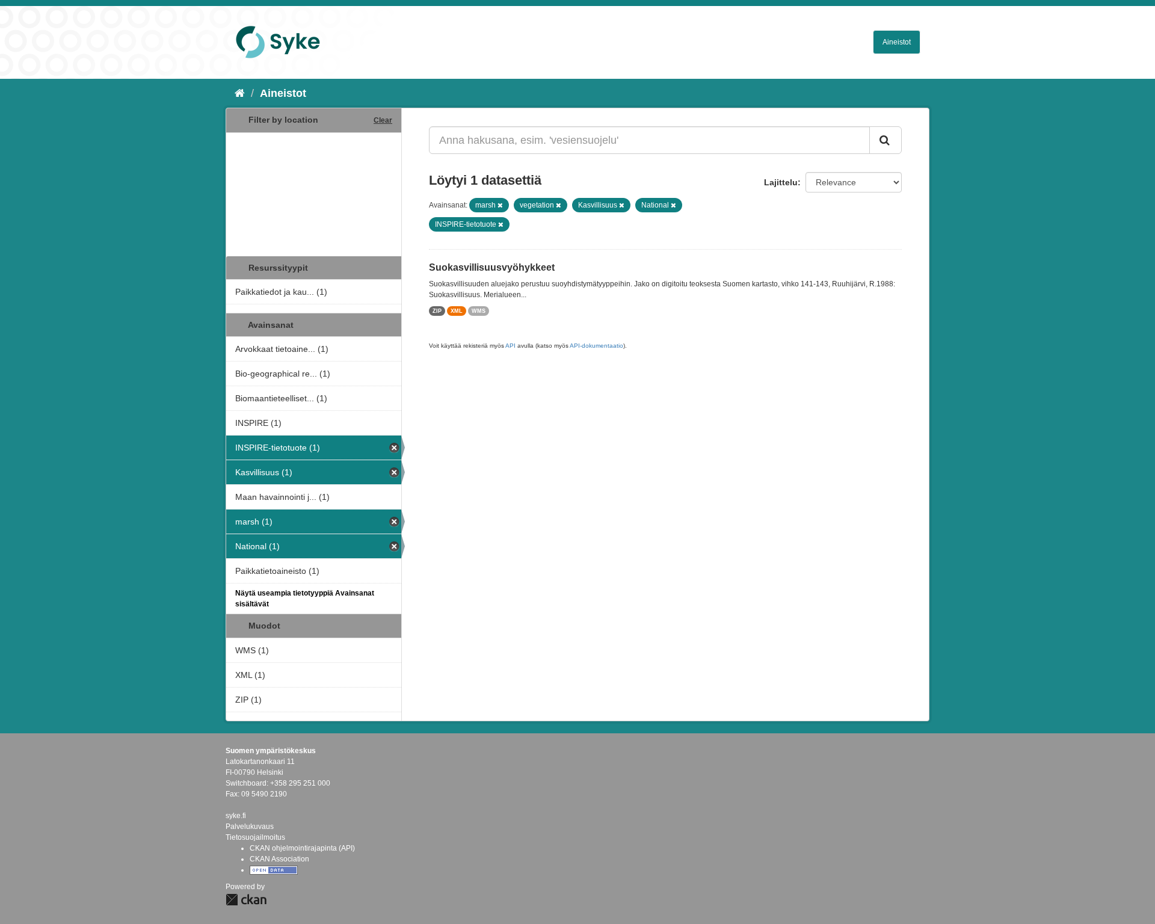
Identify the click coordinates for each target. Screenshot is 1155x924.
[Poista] (500, 205)
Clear (383, 120)
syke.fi (236, 816)
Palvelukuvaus (250, 826)
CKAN (246, 899)
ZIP (437, 311)
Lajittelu (781, 182)
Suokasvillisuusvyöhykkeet (492, 267)
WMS (478, 311)
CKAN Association (279, 859)
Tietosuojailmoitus (255, 837)
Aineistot (896, 42)
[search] (885, 140)
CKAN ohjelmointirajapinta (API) (302, 848)
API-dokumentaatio (596, 345)
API (510, 345)
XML (457, 311)
